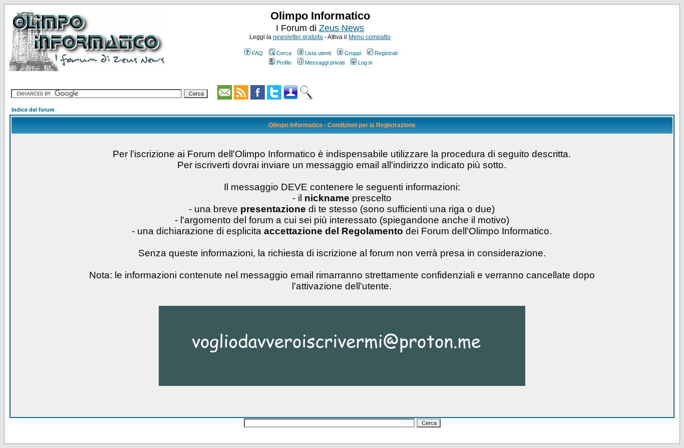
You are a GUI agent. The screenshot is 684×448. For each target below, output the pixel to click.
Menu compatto (370, 37)
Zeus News (341, 28)
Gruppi (353, 53)
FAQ (257, 53)
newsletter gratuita (298, 37)
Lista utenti (318, 53)
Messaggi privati (325, 63)
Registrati (386, 53)
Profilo (283, 63)
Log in (365, 63)
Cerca (283, 53)
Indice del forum (33, 110)
